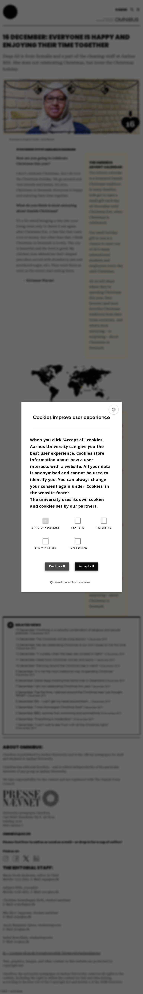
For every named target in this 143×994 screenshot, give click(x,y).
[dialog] (71, 497)
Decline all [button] (57, 566)
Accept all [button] (86, 566)
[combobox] (113, 409)
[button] (71, 582)
